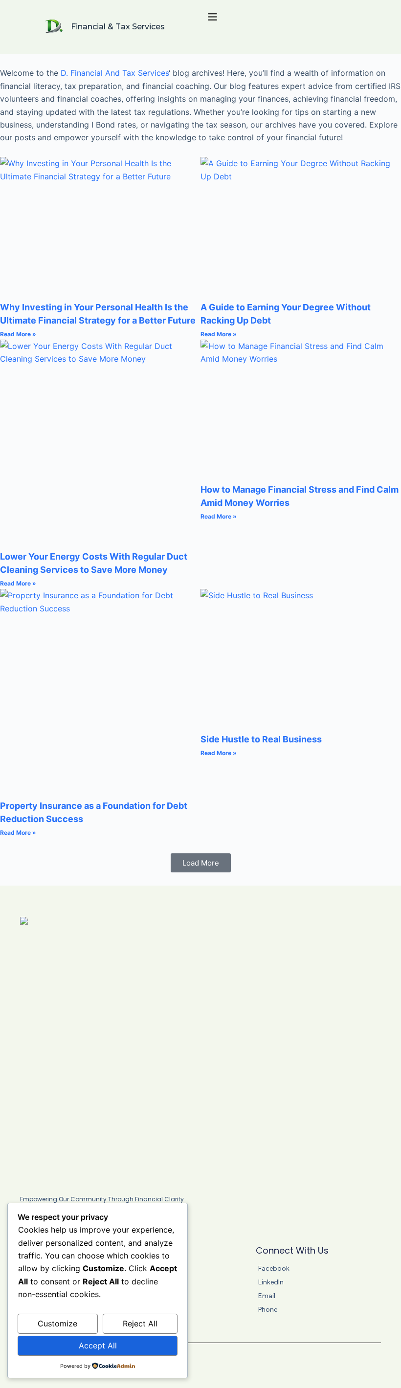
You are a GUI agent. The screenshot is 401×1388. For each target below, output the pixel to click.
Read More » (18, 334)
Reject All (140, 1323)
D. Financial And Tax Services (115, 73)
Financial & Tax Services (118, 26)
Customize (57, 1323)
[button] (201, 862)
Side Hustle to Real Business (261, 739)
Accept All (98, 1345)
